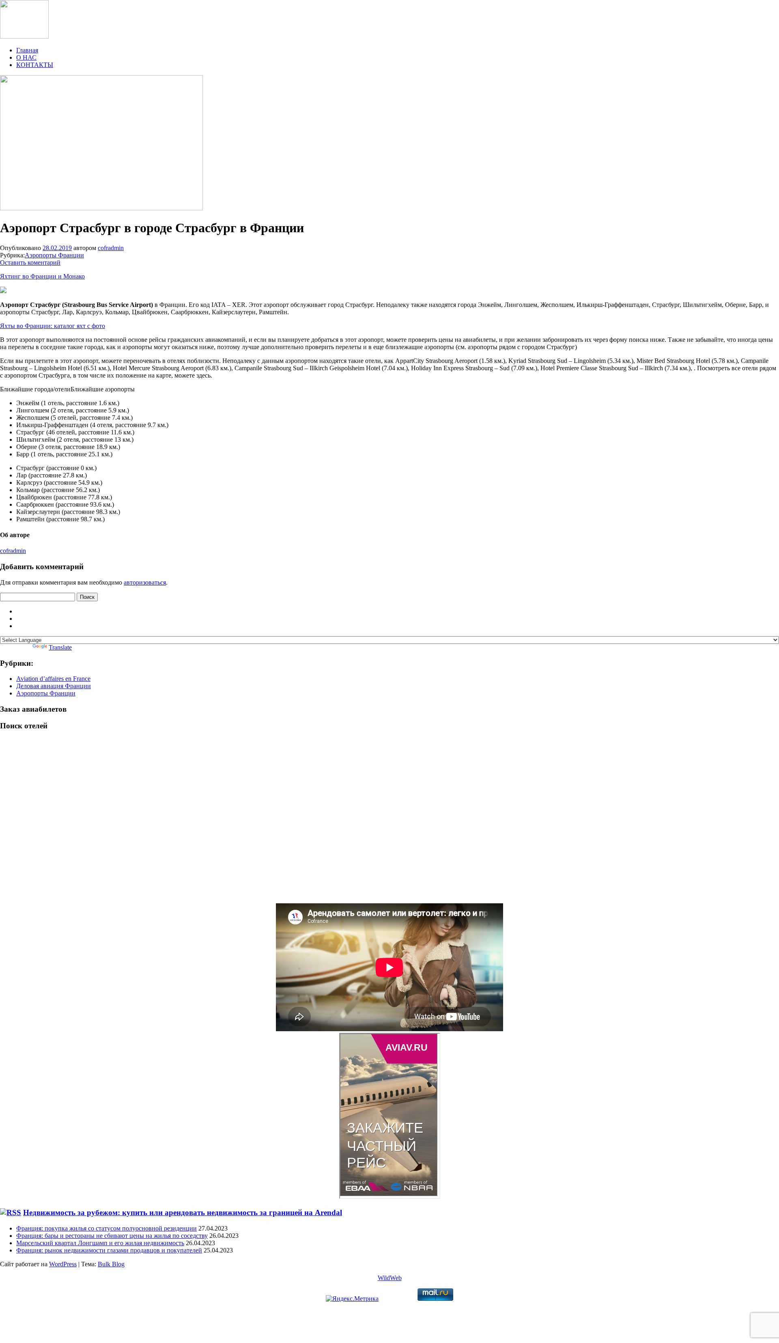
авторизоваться (145, 582)
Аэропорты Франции (54, 255)
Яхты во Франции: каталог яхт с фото (52, 325)
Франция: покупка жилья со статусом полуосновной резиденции (106, 1228)
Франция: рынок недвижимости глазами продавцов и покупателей (109, 1250)
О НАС (26, 57)
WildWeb (390, 1277)
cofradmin (111, 247)
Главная (27, 50)
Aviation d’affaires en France (53, 678)
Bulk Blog (111, 1264)
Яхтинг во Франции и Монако (42, 276)
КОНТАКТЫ (34, 64)
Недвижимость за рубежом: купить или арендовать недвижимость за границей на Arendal (182, 1212)
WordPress (63, 1264)
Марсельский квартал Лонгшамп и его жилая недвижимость (100, 1242)
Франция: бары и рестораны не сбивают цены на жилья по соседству (112, 1235)
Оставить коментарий (30, 262)
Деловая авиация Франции (53, 685)
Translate (60, 647)
